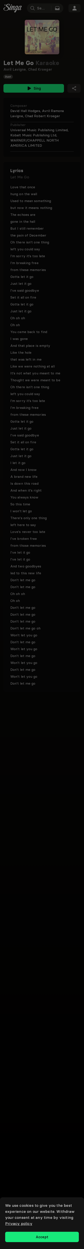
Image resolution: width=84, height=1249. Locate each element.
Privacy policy (18, 1223)
